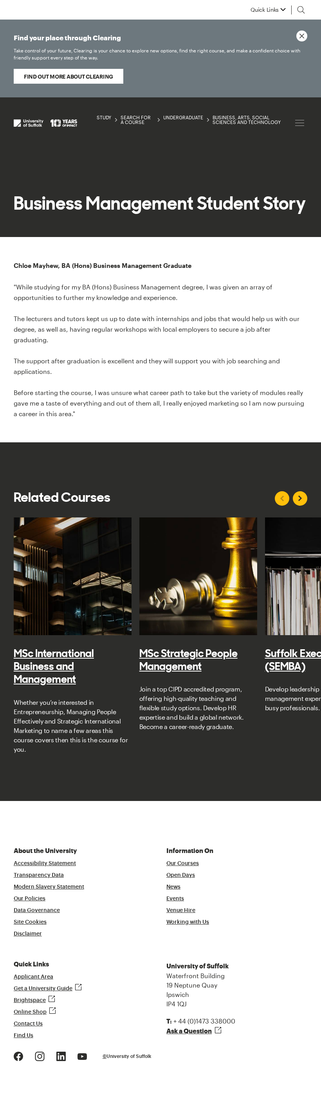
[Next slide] (300, 498)
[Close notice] (301, 36)
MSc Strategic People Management (188, 660)
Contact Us (28, 1024)
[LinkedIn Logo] (61, 1056)
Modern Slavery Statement (49, 887)
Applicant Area (33, 977)
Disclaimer (28, 934)
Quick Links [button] (265, 10)
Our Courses (182, 863)
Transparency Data (39, 875)
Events (175, 898)
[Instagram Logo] (40, 1056)
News (173, 887)
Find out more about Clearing (68, 76)
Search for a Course (136, 119)
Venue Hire (180, 910)
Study (104, 117)
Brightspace (30, 1000)
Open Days (180, 875)
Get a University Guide (43, 988)
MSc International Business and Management (54, 666)
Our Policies (29, 898)
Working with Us (187, 922)
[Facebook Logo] (18, 1056)
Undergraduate (183, 117)
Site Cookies (30, 922)
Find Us (23, 1035)
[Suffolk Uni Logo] (46, 123)
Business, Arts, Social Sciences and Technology (247, 119)
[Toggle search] (301, 10)
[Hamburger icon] (299, 123)
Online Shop (30, 1012)
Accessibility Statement (45, 863)
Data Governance (37, 910)
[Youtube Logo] (82, 1056)
